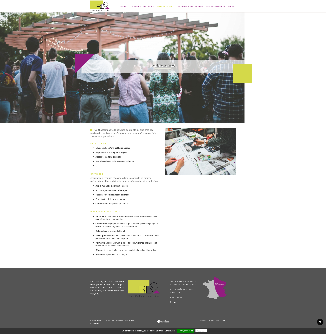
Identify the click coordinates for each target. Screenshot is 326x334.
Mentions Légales (207, 320)
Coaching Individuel (215, 6)
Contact (232, 6)
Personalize (201, 331)
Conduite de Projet (166, 6)
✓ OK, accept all (185, 331)
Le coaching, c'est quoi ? (142, 6)
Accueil (123, 6)
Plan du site (220, 320)
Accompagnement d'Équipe (190, 6)
